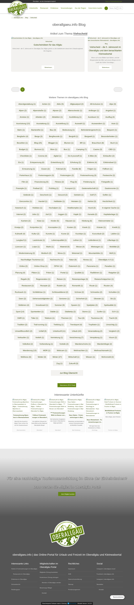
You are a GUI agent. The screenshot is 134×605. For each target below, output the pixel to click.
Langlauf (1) (21, 240)
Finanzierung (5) (41, 182)
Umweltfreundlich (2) (23, 331)
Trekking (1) (59, 325)
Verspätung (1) (96, 337)
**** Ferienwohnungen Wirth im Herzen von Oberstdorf (58, 414)
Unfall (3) (42, 331)
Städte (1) (54, 312)
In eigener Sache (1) (110, 208)
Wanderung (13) (29, 350)
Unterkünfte (33, 8)
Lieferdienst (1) (94, 240)
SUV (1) (115, 312)
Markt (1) (50, 247)
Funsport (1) (70, 188)
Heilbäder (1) (59, 201)
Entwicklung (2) (57, 162)
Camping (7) (81, 149)
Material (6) (65, 247)
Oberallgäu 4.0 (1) (106, 260)
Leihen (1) (77, 240)
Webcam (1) (62, 350)
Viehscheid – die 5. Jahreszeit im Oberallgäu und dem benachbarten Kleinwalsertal (105, 50)
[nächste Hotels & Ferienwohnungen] (118, 89)
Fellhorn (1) (107, 169)
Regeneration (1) (43, 279)
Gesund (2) (62, 195)
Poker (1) (50, 273)
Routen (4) (108, 286)
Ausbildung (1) (75, 117)
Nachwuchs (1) (56, 260)
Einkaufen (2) (108, 156)
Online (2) (23, 266)
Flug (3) (73, 182)
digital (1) (57, 156)
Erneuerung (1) (28, 169)
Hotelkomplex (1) (74, 208)
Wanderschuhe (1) (83, 344)
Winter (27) (57, 357)
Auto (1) (114, 123)
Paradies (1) (110, 266)
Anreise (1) (24, 117)
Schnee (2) (79, 292)
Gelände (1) (28, 195)
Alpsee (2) (57, 110)
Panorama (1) (92, 266)
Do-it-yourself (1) (75, 156)
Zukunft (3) (73, 363)
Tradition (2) (22, 325)
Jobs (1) (35, 214)
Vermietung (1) (57, 337)
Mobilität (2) (114, 247)
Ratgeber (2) (114, 273)
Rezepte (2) (45, 286)
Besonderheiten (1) (109, 136)
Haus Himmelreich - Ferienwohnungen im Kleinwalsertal (94, 421)
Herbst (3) (92, 201)
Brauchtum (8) (98, 143)
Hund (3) (92, 208)
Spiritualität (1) (110, 305)
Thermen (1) (66, 318)
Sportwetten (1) (37, 312)
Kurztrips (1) (81, 234)
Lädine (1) (115, 234)
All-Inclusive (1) (96, 104)
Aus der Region (80, 8)
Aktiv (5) (60, 104)
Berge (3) (38, 136)
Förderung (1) (89, 182)
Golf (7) (93, 195)
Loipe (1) (36, 247)
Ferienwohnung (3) (88, 175)
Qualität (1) (79, 273)
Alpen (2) (23, 110)
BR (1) (82, 143)
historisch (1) (20, 208)
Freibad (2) (37, 188)
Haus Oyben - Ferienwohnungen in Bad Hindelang (76, 416)
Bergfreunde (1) (55, 136)
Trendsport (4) (76, 325)
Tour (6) (81, 318)
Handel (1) (42, 201)
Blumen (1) (68, 143)
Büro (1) (53, 149)
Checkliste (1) (26, 156)
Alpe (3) (112, 104)
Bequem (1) (112, 130)
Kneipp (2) (19, 227)
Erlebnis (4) (92, 162)
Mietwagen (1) (97, 247)
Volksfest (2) (27, 344)
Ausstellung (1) (62, 123)
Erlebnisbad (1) (109, 162)
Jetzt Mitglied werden (68, 494)
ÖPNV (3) (58, 266)
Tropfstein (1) (94, 325)
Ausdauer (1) (93, 117)
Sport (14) (20, 312)
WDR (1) (46, 350)
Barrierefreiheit (118, 597)
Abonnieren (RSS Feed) (67, 385)
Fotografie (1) (107, 182)
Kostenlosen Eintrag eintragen (49, 577)
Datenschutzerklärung (75, 579)
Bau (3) (53, 130)
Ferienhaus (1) (26, 175)
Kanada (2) (92, 214)
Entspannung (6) (37, 162)
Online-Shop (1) (40, 266)
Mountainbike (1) (96, 253)
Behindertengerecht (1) (91, 130)
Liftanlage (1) (112, 240)
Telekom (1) (50, 318)
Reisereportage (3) (80, 279)
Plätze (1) (36, 273)
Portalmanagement (74, 589)
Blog (106, 43)
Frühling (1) (53, 188)
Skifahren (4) (23, 305)
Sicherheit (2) (81, 299)
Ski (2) (113, 299)
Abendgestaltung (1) (27, 104)
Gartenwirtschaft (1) (90, 188)
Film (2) (25, 182)
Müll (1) (112, 253)
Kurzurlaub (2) (98, 234)
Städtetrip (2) (70, 312)
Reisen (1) (61, 279)
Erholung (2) (75, 162)
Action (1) (46, 104)
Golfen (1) (107, 195)
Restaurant (44, 8)
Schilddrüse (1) (39, 292)
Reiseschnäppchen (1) (104, 279)
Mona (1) (61, 253)
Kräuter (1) (101, 227)
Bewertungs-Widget (46, 588)
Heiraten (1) (76, 201)
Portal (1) (64, 273)
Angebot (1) (111, 110)
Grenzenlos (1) (25, 201)
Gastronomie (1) (112, 188)
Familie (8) (76, 169)
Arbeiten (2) (40, 117)
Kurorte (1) (50, 234)
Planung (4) (20, 273)
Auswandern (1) (98, 123)
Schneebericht (15, 584)
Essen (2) (45, 169)
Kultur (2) (35, 234)
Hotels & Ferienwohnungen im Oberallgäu (24, 569)
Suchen (121, 8)
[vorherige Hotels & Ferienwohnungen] (15, 89)
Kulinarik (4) (20, 234)
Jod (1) (48, 214)
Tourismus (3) (97, 318)
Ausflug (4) (110, 117)
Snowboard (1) (42, 305)
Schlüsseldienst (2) (60, 292)
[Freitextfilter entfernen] (117, 8)
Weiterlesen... (48, 67)
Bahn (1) (21, 130)
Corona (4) (42, 156)
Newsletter (100, 584)
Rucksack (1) (20, 292)
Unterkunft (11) (59, 331)
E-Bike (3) (92, 156)
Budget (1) (23, 149)
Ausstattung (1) (42, 123)
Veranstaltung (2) (95, 331)
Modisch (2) (46, 253)
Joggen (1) (62, 214)
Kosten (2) (71, 227)
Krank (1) (86, 227)
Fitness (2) (59, 182)
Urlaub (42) (76, 331)
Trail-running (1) (40, 325)
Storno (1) (86, 312)
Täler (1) (34, 318)
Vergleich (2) (114, 331)
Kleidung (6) (87, 221)
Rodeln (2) (61, 286)
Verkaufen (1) (23, 337)
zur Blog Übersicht (68, 373)
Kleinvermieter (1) (105, 221)
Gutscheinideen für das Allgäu (48, 45)
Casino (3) (97, 149)
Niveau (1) (87, 260)
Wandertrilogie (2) (104, 344)
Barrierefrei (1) (37, 130)
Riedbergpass (15, 589)
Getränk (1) (78, 195)
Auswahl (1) (80, 123)
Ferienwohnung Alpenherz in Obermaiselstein (21, 416)
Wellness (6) (26, 357)
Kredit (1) (116, 227)
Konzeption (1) (54, 227)
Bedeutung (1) (68, 130)
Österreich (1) (74, 266)
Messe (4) (80, 247)
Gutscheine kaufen (95, 8)
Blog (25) (38, 143)
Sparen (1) (75, 305)
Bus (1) (67, 149)
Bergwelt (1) (90, 136)
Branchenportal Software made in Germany (54, 603)
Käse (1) (40, 221)
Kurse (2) (65, 234)
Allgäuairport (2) (76, 104)
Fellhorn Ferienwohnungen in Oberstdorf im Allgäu (39, 416)
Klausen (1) (70, 221)
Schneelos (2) (96, 292)
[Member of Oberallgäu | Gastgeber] (118, 395)
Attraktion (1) (57, 117)
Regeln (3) (25, 279)
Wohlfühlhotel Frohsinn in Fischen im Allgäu (113, 412)
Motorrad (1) (77, 253)
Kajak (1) (77, 214)
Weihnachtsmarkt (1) (103, 350)
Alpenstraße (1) (39, 110)
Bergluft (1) (73, 136)
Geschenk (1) (45, 195)
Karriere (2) (26, 221)
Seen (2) (22, 299)
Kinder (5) (55, 221)
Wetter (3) (42, 357)
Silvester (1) (99, 299)
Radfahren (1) (96, 273)
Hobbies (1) (37, 208)
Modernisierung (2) (27, 253)
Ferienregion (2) (67, 175)
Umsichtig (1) (111, 325)
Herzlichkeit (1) (109, 201)
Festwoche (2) (109, 175)
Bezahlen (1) (22, 143)
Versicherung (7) (76, 337)
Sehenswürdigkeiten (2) (43, 299)
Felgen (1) (92, 169)
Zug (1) (59, 363)
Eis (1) (21, 162)
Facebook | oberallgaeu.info (105, 574)
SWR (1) (21, 318)
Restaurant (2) (28, 286)
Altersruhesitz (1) (75, 110)
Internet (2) (21, 214)
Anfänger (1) (94, 110)
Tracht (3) (113, 318)
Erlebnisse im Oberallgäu (19, 579)
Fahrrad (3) (61, 169)
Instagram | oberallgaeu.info (105, 579)
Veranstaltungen (66, 8)
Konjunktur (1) (36, 227)
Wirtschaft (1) (73, 357)
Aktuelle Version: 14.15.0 (84, 603)
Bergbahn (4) (22, 136)
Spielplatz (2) (92, 305)
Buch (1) (114, 143)
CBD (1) (112, 149)
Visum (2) (113, 337)
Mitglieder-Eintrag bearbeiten (49, 572)
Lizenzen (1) (20, 247)
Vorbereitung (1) (46, 344)
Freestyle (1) (21, 188)
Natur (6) (73, 260)
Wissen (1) (90, 357)
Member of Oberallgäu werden (51, 582)
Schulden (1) (114, 292)
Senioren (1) (64, 299)
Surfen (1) (101, 312)
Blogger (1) (53, 143)
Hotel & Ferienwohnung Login (113, 1)
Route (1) (93, 286)
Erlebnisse (54, 8)
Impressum (71, 569)
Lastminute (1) (39, 240)
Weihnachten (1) (81, 350)
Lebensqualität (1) (59, 240)
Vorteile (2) (63, 344)
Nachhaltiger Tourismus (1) (32, 260)
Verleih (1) (39, 337)
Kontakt (44, 593)
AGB (69, 574)
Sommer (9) (60, 305)
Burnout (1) (39, 149)
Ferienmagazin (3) (46, 175)
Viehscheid (48, 41)
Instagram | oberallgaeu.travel (106, 569)
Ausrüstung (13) (23, 123)
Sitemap (70, 584)
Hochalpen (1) (55, 208)
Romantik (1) (77, 286)
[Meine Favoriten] (106, 8)
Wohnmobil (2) (107, 357)
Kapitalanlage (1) (111, 214)
